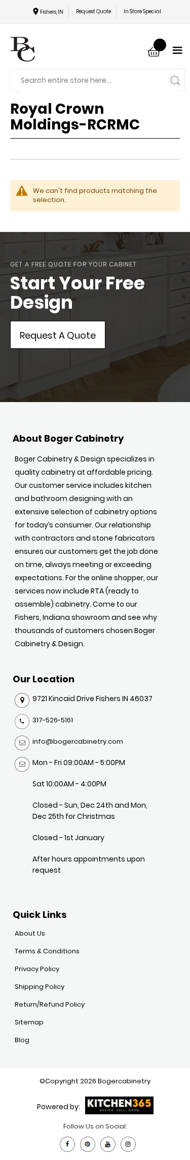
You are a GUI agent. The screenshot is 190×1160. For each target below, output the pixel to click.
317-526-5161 (52, 720)
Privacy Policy (37, 969)
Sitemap (29, 1022)
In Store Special (142, 11)
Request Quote (93, 11)
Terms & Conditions (47, 951)
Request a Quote (58, 335)
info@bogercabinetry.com (77, 741)
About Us (30, 933)
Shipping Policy (39, 986)
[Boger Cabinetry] (22, 50)
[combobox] (97, 80)
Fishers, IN (51, 12)
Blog (22, 1040)
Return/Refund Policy (50, 1004)
